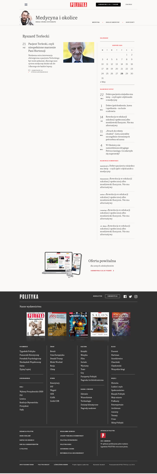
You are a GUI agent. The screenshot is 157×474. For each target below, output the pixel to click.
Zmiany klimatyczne (89, 404)
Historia (114, 383)
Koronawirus (25, 378)
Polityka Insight (43, 464)
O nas (113, 418)
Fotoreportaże (117, 404)
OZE (52, 393)
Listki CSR (54, 400)
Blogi (113, 346)
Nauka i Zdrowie (87, 389)
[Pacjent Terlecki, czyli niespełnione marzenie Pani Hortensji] (78, 57)
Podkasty (115, 400)
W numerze (24, 346)
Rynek (52, 378)
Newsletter (97, 296)
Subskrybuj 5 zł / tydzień (108, 4)
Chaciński (115, 362)
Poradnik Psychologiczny (30, 358)
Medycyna (96, 22)
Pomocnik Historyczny (29, 354)
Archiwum (115, 408)
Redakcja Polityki (26, 431)
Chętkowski (116, 365)
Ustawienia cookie (67, 449)
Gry (82, 372)
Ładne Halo (85, 464)
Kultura (84, 346)
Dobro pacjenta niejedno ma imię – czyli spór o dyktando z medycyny (117, 168)
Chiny (52, 369)
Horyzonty (130, 22)
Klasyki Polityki (118, 393)
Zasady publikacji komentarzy (72, 436)
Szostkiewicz (117, 358)
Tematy (114, 415)
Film (83, 358)
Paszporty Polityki (89, 376)
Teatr (83, 369)
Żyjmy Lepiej (25, 369)
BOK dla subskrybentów (29, 444)
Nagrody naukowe (88, 408)
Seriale (84, 362)
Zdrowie (84, 393)
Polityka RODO (65, 444)
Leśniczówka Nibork (61, 464)
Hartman (115, 354)
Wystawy (85, 365)
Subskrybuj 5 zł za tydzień (101, 271)
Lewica (23, 398)
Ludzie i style (117, 386)
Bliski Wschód (56, 362)
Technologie (86, 400)
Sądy (22, 409)
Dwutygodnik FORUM (27, 464)
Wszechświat (86, 397)
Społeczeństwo (117, 390)
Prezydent (24, 406)
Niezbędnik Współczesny (30, 362)
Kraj (21, 387)
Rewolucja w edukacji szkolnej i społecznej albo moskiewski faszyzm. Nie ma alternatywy (116, 183)
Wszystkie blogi (118, 369)
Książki (84, 351)
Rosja (52, 365)
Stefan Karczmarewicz (39, 72)
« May (103, 82)
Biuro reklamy (25, 436)
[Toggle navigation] (26, 5)
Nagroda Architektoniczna (92, 380)
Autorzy (114, 411)
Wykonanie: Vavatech (99, 464)
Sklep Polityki (117, 422)
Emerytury (55, 383)
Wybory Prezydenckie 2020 (31, 391)
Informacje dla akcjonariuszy (72, 453)
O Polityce (24, 449)
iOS (102, 441)
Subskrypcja (113, 296)
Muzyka (84, 354)
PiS (21, 395)
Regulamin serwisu (67, 431)
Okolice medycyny (113, 22)
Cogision (79, 464)
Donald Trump (56, 358)
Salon (22, 365)
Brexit (53, 351)
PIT (51, 386)
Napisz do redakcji (27, 440)
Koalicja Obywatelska (29, 402)
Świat (52, 346)
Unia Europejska (57, 354)
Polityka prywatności (68, 440)
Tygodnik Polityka (27, 351)
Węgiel (53, 390)
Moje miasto (116, 397)
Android (107, 441)
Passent (114, 351)
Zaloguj (129, 4)
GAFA (52, 397)
